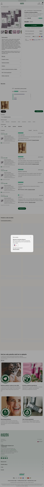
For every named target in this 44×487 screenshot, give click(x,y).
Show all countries (16, 249)
